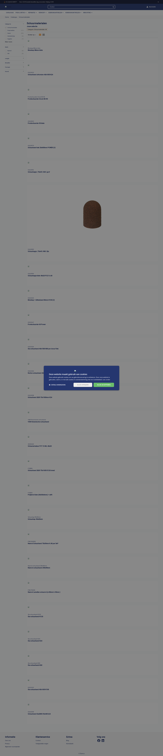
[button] (57, 385)
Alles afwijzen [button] (83, 385)
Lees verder (106, 380)
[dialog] (81, 378)
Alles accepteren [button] (103, 385)
